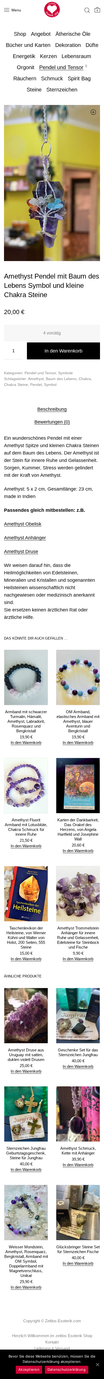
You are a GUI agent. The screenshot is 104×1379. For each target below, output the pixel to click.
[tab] (52, 409)
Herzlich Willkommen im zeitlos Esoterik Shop (52, 1335)
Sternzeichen (61, 89)
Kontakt (52, 1342)
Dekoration (68, 45)
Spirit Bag (79, 78)
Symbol (50, 384)
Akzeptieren (28, 1369)
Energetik (24, 56)
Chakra (85, 379)
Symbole (65, 373)
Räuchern (24, 78)
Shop (20, 34)
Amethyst (36, 379)
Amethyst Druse (21, 551)
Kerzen (48, 56)
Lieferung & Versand (52, 1348)
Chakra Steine (16, 384)
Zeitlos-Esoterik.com (63, 1321)
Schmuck (52, 78)
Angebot (41, 34)
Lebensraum (76, 56)
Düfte (92, 45)
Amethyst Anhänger (25, 537)
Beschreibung (52, 409)
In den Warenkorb (63, 351)
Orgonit (25, 67)
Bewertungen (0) (52, 422)
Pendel (36, 384)
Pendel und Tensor (61, 67)
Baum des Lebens (61, 379)
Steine (34, 89)
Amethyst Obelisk (22, 524)
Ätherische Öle (72, 34)
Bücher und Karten (28, 45)
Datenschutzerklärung (66, 1369)
